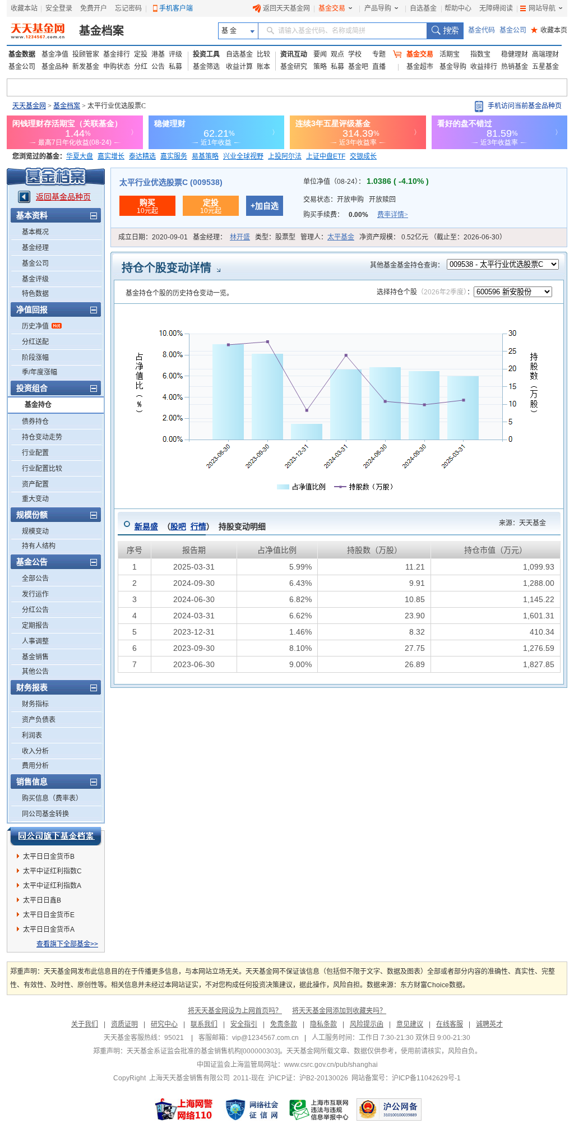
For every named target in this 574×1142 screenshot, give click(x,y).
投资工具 (206, 54)
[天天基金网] (39, 30)
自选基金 (423, 8)
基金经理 (35, 248)
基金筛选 (206, 67)
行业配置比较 (42, 469)
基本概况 (35, 232)
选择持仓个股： (425, 292)
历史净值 (35, 326)
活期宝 (449, 54)
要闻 (320, 54)
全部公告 (35, 578)
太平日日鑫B (42, 900)
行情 (198, 526)
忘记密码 (128, 8)
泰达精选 (142, 156)
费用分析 (35, 766)
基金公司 (512, 30)
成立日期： (153, 237)
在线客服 (449, 1024)
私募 (175, 67)
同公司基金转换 (45, 814)
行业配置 (35, 453)
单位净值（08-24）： (366, 182)
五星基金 (545, 67)
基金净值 (54, 54)
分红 (140, 67)
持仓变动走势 (42, 437)
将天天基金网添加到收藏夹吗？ (339, 1011)
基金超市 (419, 67)
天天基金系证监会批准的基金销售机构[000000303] (203, 1051)
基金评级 (35, 279)
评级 (175, 54)
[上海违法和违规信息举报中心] (319, 1109)
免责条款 (283, 1024)
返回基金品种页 (63, 196)
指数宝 (480, 54)
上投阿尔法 (285, 156)
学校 (355, 54)
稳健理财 (514, 54)
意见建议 (409, 1024)
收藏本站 (24, 8)
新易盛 (146, 526)
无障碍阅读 (496, 8)
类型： (275, 237)
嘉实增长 (111, 156)
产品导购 (377, 8)
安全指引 (243, 1024)
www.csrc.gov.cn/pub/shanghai (331, 1065)
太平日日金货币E (49, 915)
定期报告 (35, 626)
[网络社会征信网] (252, 1109)
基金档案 (101, 31)
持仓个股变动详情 (166, 268)
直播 (379, 67)
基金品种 (54, 67)
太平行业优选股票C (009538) (171, 182)
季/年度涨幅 (39, 372)
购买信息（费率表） (52, 798)
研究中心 (164, 1024)
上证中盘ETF (325, 156)
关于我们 (84, 1024)
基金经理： (221, 237)
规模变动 (35, 531)
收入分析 (35, 751)
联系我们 (204, 1024)
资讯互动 (293, 54)
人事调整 (35, 641)
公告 (158, 67)
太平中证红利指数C (52, 871)
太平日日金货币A (49, 929)
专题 (379, 54)
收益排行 (483, 67)
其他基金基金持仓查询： (407, 265)
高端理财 (545, 54)
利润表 (32, 735)
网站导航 (542, 8)
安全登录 (58, 8)
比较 (263, 54)
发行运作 (35, 594)
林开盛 (240, 237)
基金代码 (481, 30)
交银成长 (363, 156)
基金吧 (358, 67)
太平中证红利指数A (52, 886)
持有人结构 (38, 546)
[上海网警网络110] (184, 1109)
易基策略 (205, 156)
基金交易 (331, 8)
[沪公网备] (389, 1109)
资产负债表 (38, 720)
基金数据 (21, 54)
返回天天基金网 (286, 8)
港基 (158, 54)
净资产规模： (432, 237)
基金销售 (35, 657)
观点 (337, 54)
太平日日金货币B (49, 857)
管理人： (327, 237)
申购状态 (116, 67)
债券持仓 (35, 422)
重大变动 (35, 499)
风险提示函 (366, 1024)
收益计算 (239, 67)
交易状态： (349, 200)
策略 (320, 67)
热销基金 (514, 67)
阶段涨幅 (35, 358)
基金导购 (452, 67)
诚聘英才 (489, 1024)
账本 (263, 67)
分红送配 (35, 342)
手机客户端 (176, 8)
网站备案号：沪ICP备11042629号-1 (406, 1078)
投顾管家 (85, 54)
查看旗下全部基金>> (67, 944)
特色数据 (35, 294)
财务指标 (35, 704)
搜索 (445, 31)
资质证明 (124, 1024)
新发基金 (85, 67)
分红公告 (35, 610)
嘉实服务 (173, 156)
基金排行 (116, 54)
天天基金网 (29, 106)
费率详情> (392, 215)
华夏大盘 (79, 156)
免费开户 (93, 8)
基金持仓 (38, 405)
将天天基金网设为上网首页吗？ (235, 1011)
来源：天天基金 (515, 523)
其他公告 (35, 672)
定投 (140, 54)
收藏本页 (549, 30)
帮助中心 (458, 8)
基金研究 (293, 67)
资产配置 (35, 484)
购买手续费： (355, 215)
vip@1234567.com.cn (265, 1038)
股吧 (178, 526)
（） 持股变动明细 (200, 526)
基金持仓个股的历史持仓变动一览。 (179, 293)
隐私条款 (323, 1024)
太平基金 (340, 237)
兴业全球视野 (243, 156)
